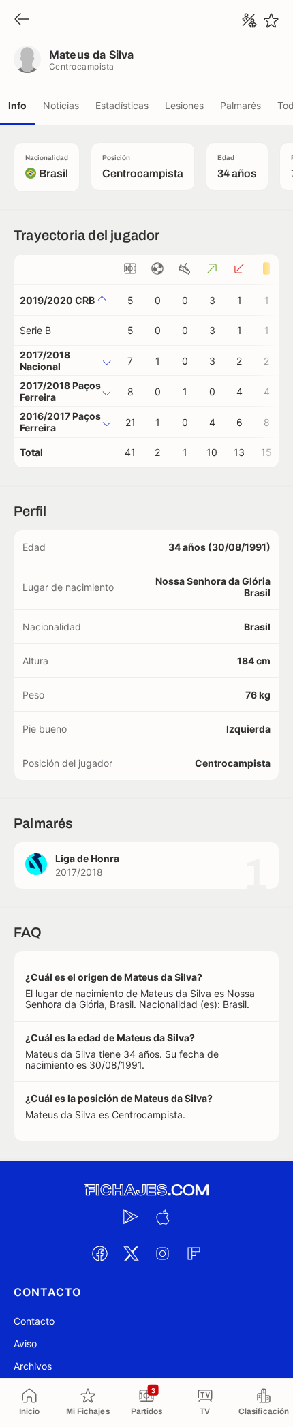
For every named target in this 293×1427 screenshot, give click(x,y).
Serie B (35, 330)
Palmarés (240, 105)
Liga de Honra (87, 858)
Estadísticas (122, 105)
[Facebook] (99, 1253)
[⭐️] (271, 20)
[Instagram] (162, 1253)
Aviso (25, 1343)
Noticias (61, 105)
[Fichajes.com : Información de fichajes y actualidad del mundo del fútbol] (146, 1190)
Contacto (34, 1321)
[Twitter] (131, 1253)
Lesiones (184, 105)
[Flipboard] (193, 1253)
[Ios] (162, 1216)
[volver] (22, 20)
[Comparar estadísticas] (249, 20)
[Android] (131, 1216)
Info (17, 105)
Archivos (33, 1366)
